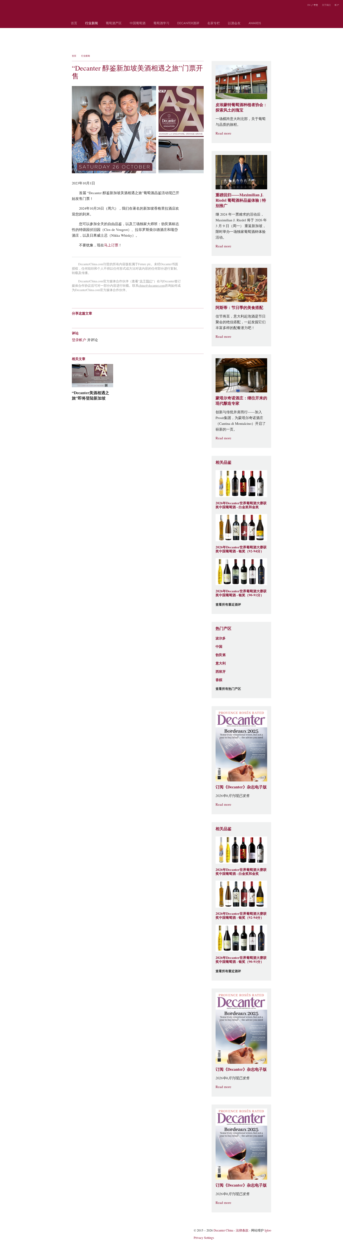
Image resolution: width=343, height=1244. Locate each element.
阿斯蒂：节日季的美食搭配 (239, 307)
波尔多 (221, 638)
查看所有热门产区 (228, 688)
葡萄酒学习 (161, 23)
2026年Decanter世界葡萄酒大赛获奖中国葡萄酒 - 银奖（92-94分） (241, 549)
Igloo (268, 1230)
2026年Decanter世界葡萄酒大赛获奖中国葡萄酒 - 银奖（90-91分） (241, 593)
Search (270, 25)
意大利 (221, 663)
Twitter (21, 5)
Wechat (81, 320)
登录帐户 (79, 340)
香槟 (219, 680)
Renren (104, 320)
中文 (316, 5)
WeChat (13, 5)
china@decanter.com (152, 286)
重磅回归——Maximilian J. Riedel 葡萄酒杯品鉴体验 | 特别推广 (241, 200)
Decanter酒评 (188, 23)
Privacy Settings (204, 1238)
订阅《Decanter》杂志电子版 (241, 787)
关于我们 (326, 5)
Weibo (6, 5)
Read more (223, 133)
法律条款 (242, 1230)
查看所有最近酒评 (228, 604)
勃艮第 (221, 655)
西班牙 (221, 671)
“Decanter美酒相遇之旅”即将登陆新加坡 (90, 395)
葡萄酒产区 (114, 23)
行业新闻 (91, 23)
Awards (255, 23)
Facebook (119, 320)
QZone (97, 320)
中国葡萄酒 (137, 23)
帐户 (337, 5)
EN (308, 5)
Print (125, 320)
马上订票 (111, 245)
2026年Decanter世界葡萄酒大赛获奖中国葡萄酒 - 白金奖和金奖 (241, 505)
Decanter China (172, 11)
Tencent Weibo (89, 320)
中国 (219, 646)
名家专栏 (213, 23)
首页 (74, 23)
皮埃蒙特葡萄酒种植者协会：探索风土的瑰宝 (241, 107)
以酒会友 (234, 23)
